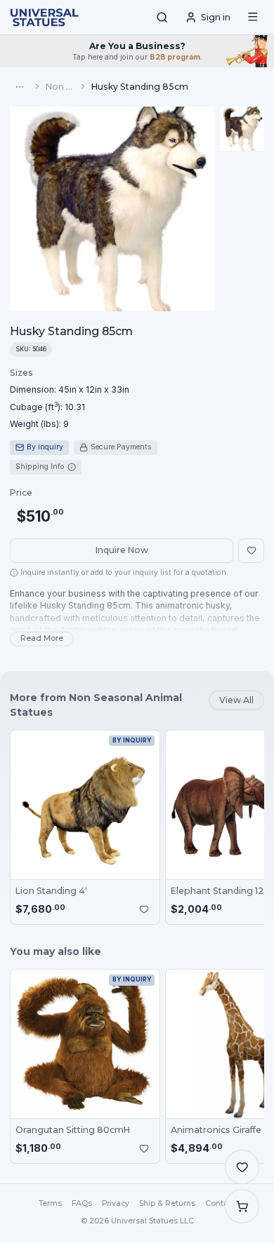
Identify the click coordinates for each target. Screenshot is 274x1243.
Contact (220, 1203)
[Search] (162, 17)
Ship (167, 1203)
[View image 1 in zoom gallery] (242, 129)
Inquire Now (122, 550)
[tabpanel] (69, 398)
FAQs (82, 1203)
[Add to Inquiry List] (144, 909)
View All (236, 700)
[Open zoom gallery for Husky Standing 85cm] (112, 209)
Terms (50, 1203)
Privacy (115, 1203)
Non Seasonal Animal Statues (60, 86)
